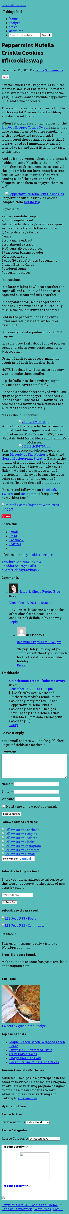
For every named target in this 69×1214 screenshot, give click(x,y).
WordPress (42, 1209)
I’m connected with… (16, 1186)
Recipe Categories (15, 1138)
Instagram (29, 494)
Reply (13, 622)
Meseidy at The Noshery (28, 454)
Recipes (47, 555)
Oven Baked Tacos (23, 1054)
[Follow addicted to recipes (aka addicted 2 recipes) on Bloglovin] (18, 860)
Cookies (34, 555)
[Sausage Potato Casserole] (21, 1022)
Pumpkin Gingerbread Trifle (30, 1050)
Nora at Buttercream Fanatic (23, 458)
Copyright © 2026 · (16, 1205)
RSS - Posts (27, 918)
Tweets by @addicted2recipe (24, 1026)
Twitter (7, 494)
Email (7, 791)
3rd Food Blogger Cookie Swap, (25, 127)
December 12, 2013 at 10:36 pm (31, 603)
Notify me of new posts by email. (31, 806)
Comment (9, 752)
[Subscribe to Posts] (10, 918)
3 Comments (54, 70)
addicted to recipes (14, 5)
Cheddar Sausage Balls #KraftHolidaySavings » (20, 568)
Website (8, 799)
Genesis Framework (17, 1209)
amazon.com (27, 1098)
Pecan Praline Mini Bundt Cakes (34, 1062)
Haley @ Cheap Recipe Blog (39, 591)
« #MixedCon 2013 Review (21, 562)
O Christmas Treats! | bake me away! (37, 681)
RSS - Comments (31, 925)
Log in (58, 1209)
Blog (24, 555)
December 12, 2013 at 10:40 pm (39, 642)
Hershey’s (31, 202)
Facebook (49, 490)
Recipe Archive (13, 1122)
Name (7, 784)
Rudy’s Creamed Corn (25, 1058)
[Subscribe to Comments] (10, 925)
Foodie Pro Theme (44, 1205)
